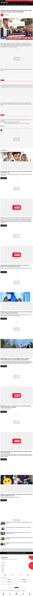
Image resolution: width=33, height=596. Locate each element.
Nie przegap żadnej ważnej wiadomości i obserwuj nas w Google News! (17, 123)
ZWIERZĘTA (14, 4)
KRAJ (11, 4)
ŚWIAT (22, 4)
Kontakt (2, 566)
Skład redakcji (3, 565)
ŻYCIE (4, 4)
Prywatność (2, 572)
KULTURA (18, 4)
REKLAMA (25, 4)
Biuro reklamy (3, 562)
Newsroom (2, 569)
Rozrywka (2, 568)
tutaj (4, 87)
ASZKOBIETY (7, 4)
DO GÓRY (16, 587)
